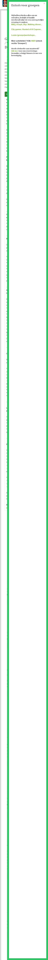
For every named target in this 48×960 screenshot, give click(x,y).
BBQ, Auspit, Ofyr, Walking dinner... (26, 24)
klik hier (14, 51)
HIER (33, 41)
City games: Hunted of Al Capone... (26, 29)
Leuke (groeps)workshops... (23, 35)
